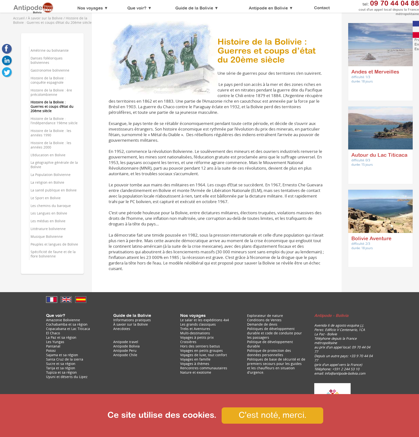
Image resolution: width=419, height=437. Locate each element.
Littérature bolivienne (48, 229)
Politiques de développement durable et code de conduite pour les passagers (274, 333)
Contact (322, 8)
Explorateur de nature (265, 315)
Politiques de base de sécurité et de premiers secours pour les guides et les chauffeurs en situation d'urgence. (276, 366)
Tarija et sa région (60, 368)
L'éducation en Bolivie (48, 155)
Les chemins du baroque (51, 206)
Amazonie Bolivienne (63, 320)
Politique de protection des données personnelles (269, 352)
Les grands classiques (198, 324)
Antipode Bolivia (126, 346)
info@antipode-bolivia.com (345, 373)
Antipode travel (125, 342)
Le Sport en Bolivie (46, 198)
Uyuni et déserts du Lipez (67, 377)
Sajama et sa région (62, 355)
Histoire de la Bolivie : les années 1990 (51, 133)
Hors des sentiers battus (200, 346)
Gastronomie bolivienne (50, 70)
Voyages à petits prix (197, 337)
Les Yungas (55, 342)
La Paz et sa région (61, 337)
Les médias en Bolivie (48, 221)
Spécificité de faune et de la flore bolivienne (53, 254)
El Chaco (53, 333)
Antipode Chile (125, 355)
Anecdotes (121, 329)
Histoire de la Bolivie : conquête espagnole (48, 80)
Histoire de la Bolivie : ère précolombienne (51, 92)
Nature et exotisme (195, 372)
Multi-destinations (195, 333)
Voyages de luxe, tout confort (203, 355)
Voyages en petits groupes (201, 350)
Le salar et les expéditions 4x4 (204, 320)
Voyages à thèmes (194, 364)
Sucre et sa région (60, 364)
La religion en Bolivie (47, 182)
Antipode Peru (125, 350)
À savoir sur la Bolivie (130, 324)
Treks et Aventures (195, 329)
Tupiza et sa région (61, 372)
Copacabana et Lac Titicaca (68, 329)
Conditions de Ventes (264, 320)
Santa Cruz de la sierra (64, 359)
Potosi (51, 350)
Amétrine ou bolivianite (50, 50)
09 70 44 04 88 (394, 3)
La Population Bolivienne (51, 175)
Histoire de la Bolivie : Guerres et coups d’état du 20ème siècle (52, 106)
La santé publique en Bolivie (54, 190)
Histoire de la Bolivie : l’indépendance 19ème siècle (54, 120)
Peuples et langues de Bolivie (54, 244)
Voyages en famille (195, 359)
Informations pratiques (132, 320)
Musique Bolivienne (47, 236)
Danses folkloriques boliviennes (47, 60)
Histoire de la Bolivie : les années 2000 (51, 145)
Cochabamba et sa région (67, 324)
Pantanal (53, 346)
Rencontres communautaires (203, 368)
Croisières (188, 342)
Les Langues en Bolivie (49, 213)
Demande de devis (262, 324)
